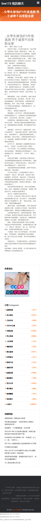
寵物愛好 (21, 378)
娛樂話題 (21, 373)
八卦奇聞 (21, 341)
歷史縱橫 (21, 352)
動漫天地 (21, 362)
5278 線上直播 (10, 487)
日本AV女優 (21, 326)
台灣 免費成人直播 (20, 490)
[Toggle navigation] (38, 2)
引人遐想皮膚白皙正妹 (12, 463)
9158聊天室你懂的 (11, 447)
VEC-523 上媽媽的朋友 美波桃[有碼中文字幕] (20, 443)
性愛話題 (21, 331)
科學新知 (21, 357)
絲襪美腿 (21, 310)
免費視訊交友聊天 (21, 496)
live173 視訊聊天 (17, 510)
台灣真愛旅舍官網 (33, 490)
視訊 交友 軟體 (27, 498)
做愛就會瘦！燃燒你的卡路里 (15, 418)
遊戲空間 (21, 367)
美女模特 (21, 315)
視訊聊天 (21, 399)
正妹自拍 (21, 320)
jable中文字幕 (7, 493)
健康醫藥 (21, 394)
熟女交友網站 (9, 490)
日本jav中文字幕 (24, 501)
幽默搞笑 (21, 347)
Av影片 (21, 404)
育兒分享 (21, 383)
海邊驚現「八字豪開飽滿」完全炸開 (17, 428)
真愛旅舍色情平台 (16, 498)
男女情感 (21, 336)
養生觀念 (21, 388)
